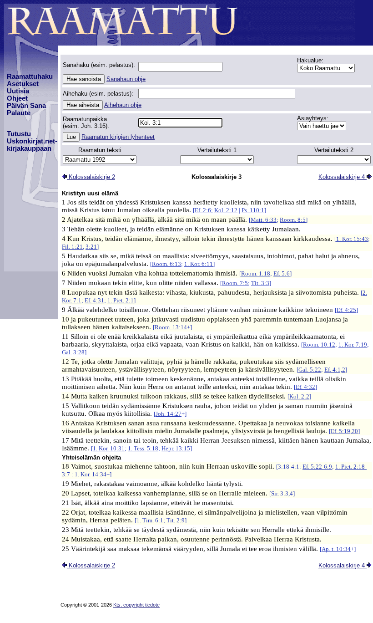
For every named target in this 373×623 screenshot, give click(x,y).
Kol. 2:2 (299, 396)
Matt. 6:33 (264, 219)
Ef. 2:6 (203, 210)
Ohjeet (17, 98)
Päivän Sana (26, 105)
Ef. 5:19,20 (344, 431)
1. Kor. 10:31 (109, 448)
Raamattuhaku (30, 76)
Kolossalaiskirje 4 (342, 177)
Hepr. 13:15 (175, 448)
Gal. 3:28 (73, 352)
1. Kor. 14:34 (90, 474)
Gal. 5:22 (309, 369)
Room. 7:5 (235, 283)
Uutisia (18, 91)
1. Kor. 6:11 (198, 263)
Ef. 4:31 (94, 300)
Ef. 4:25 (346, 309)
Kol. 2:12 (225, 210)
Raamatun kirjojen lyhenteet (118, 136)
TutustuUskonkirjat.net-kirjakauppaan (32, 141)
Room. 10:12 (319, 344)
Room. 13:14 (171, 327)
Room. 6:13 (166, 263)
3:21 (91, 246)
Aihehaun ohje (122, 105)
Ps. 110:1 (253, 210)
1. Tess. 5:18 (143, 448)
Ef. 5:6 (281, 273)
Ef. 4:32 (305, 386)
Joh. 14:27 (168, 413)
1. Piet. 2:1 (120, 300)
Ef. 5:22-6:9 (317, 466)
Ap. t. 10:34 (336, 549)
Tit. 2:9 (175, 520)
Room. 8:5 (293, 219)
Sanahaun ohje (126, 79)
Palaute (18, 113)
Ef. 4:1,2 (334, 369)
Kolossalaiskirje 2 (91, 177)
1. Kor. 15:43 (352, 238)
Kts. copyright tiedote (136, 605)
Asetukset (23, 83)
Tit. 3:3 (260, 283)
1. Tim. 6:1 (149, 520)
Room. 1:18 (255, 273)
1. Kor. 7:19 (352, 344)
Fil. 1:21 (72, 246)
